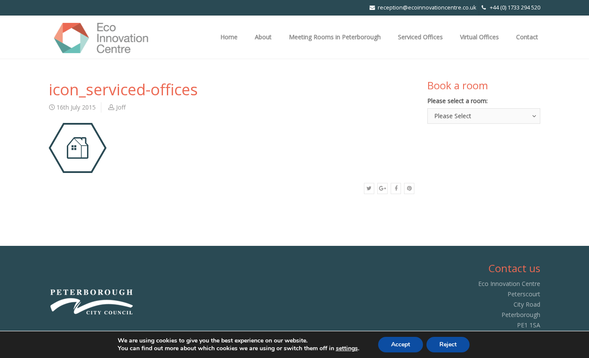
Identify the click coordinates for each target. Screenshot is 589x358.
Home (229, 37)
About (263, 37)
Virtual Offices (479, 37)
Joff (120, 107)
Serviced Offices (420, 37)
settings (347, 348)
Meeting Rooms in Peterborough (335, 37)
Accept (400, 344)
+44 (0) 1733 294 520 (513, 7)
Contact (527, 37)
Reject (448, 344)
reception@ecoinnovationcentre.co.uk (427, 7)
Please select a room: (457, 101)
